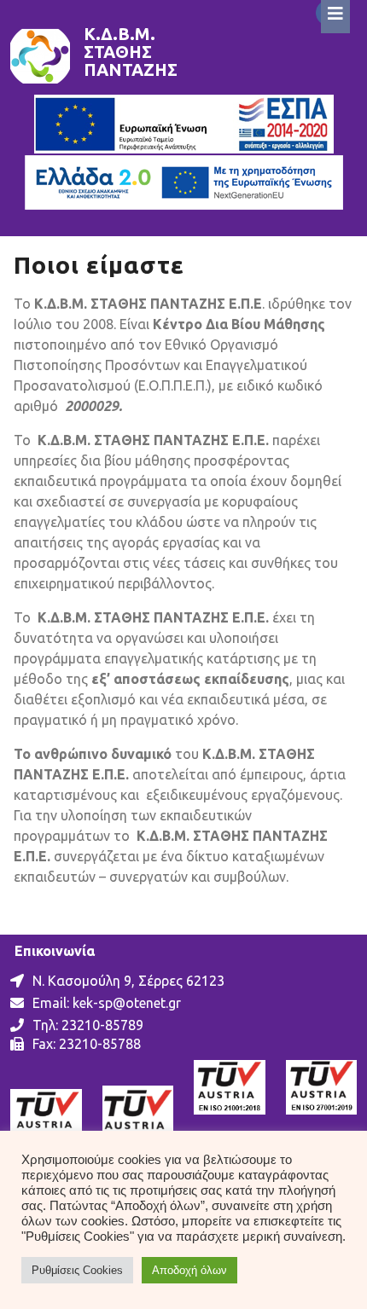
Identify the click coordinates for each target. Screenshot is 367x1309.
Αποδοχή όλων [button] (189, 1270)
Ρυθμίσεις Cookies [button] (77, 1270)
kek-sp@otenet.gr (127, 1003)
